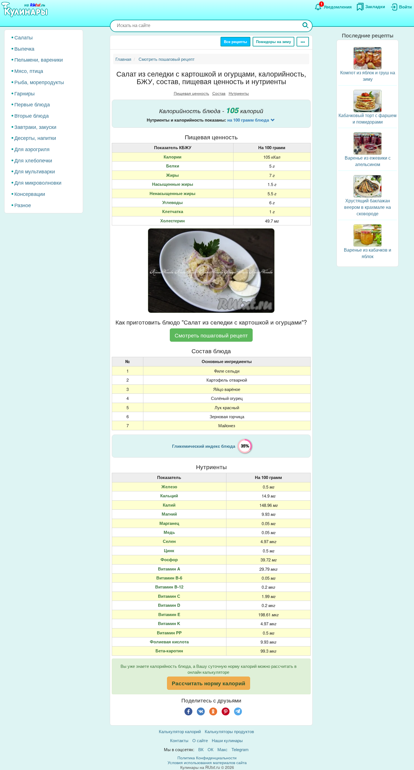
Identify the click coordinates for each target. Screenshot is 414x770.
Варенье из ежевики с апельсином (368, 161)
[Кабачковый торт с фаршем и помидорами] (367, 100)
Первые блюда (32, 104)
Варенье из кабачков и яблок (367, 252)
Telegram (240, 749)
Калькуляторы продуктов (229, 731)
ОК (210, 749)
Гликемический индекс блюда (203, 446)
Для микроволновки (37, 182)
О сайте (200, 740)
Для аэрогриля (32, 149)
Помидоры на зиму (273, 41)
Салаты (23, 37)
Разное (22, 205)
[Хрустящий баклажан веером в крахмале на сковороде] (367, 186)
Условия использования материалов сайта (207, 762)
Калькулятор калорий (180, 731)
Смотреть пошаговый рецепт (211, 335)
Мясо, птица (28, 70)
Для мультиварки (34, 171)
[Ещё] (303, 41)
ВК (201, 749)
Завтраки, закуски (35, 126)
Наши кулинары (227, 740)
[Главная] (25, 10)
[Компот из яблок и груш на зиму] (367, 58)
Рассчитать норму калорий (208, 683)
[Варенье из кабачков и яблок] (367, 235)
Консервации (29, 193)
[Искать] (305, 26)
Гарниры (24, 93)
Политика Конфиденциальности (207, 757)
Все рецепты (235, 41)
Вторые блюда (31, 115)
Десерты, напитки (35, 137)
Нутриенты (239, 93)
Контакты (179, 740)
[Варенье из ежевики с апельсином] (367, 143)
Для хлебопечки (33, 160)
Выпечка (24, 48)
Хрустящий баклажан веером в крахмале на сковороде (367, 207)
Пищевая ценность (191, 93)
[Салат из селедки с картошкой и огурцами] (211, 270)
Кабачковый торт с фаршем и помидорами (368, 118)
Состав (218, 93)
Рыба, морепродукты (39, 82)
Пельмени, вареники (38, 59)
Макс (222, 749)
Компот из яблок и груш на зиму (367, 75)
